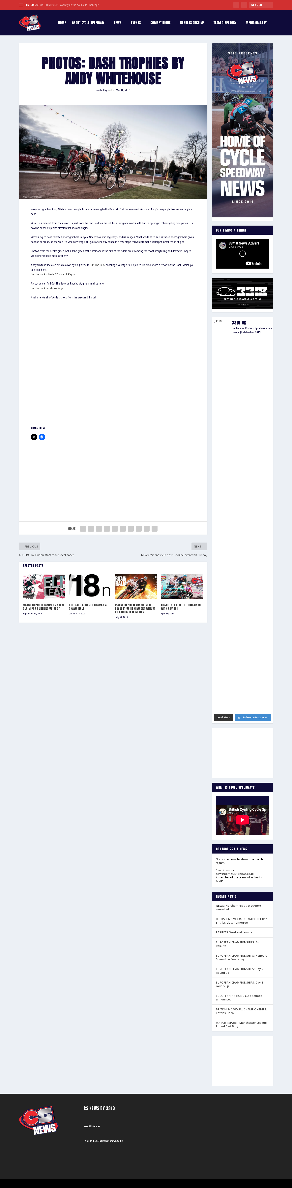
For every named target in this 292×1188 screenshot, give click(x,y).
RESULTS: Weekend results (234, 932)
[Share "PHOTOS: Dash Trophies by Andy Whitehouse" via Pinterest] (115, 529)
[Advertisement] (113, 474)
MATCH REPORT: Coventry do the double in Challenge (69, 5)
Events (136, 23)
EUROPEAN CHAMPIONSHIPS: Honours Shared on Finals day (241, 957)
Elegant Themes (39, 1184)
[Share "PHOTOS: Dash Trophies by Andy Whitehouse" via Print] (155, 529)
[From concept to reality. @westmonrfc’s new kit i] (221, 540)
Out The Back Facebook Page (47, 288)
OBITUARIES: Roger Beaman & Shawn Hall (88, 607)
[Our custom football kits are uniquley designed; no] (242, 418)
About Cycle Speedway (88, 23)
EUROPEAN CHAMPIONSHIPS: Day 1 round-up (239, 984)
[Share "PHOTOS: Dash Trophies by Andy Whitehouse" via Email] (147, 529)
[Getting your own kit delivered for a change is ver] (263, 651)
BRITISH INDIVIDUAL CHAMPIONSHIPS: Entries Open (241, 1011)
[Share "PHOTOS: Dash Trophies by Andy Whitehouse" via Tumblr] (107, 529)
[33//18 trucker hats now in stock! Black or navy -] (263, 532)
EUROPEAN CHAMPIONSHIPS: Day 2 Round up (239, 970)
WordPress (65, 1184)
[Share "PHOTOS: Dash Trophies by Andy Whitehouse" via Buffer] (131, 529)
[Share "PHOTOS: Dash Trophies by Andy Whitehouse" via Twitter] (91, 529)
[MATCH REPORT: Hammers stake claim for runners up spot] (44, 586)
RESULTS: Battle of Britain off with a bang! (182, 607)
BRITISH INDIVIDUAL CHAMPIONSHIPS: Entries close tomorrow (241, 920)
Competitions (160, 23)
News (117, 23)
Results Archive (192, 23)
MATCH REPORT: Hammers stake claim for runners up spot (44, 607)
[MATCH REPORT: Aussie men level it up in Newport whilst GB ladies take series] (136, 586)
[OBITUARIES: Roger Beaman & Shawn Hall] (90, 586)
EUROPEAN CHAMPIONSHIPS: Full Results (238, 944)
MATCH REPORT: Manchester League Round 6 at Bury (241, 1024)
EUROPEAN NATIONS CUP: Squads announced (239, 997)
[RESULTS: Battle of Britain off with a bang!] (182, 586)
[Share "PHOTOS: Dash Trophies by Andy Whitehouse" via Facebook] (83, 529)
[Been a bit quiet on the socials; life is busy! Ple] (221, 669)
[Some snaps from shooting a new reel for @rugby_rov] (221, 387)
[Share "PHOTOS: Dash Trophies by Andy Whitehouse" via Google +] (99, 529)
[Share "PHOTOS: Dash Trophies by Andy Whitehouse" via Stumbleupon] (139, 529)
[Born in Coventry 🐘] (242, 631)
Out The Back (98, 265)
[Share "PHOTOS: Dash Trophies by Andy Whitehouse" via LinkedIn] (123, 529)
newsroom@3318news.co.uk (235, 874)
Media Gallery (256, 23)
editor (111, 90)
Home (62, 23)
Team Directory (224, 23)
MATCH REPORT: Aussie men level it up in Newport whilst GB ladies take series (135, 608)
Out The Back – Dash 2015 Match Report (53, 274)
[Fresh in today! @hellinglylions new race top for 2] (263, 369)
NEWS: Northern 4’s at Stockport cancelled (238, 907)
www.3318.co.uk (92, 1126)
